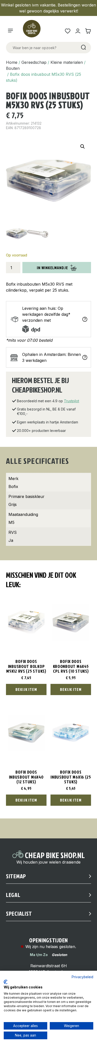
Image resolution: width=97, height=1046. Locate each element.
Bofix (13, 486)
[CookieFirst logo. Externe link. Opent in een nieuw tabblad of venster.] (5, 982)
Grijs (12, 504)
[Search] (83, 48)
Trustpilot (71, 401)
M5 (11, 522)
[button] (82, 146)
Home (11, 62)
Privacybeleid (82, 977)
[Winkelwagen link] (88, 31)
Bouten (13, 68)
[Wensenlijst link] (67, 31)
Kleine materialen (66, 62)
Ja (10, 540)
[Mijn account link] (78, 31)
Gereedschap (34, 62)
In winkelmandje (52, 267)
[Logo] (34, 31)
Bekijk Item (26, 689)
